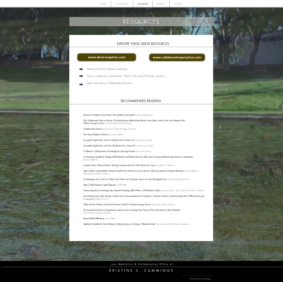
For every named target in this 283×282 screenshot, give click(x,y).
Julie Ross (89, 198)
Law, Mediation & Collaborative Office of (142, 264)
